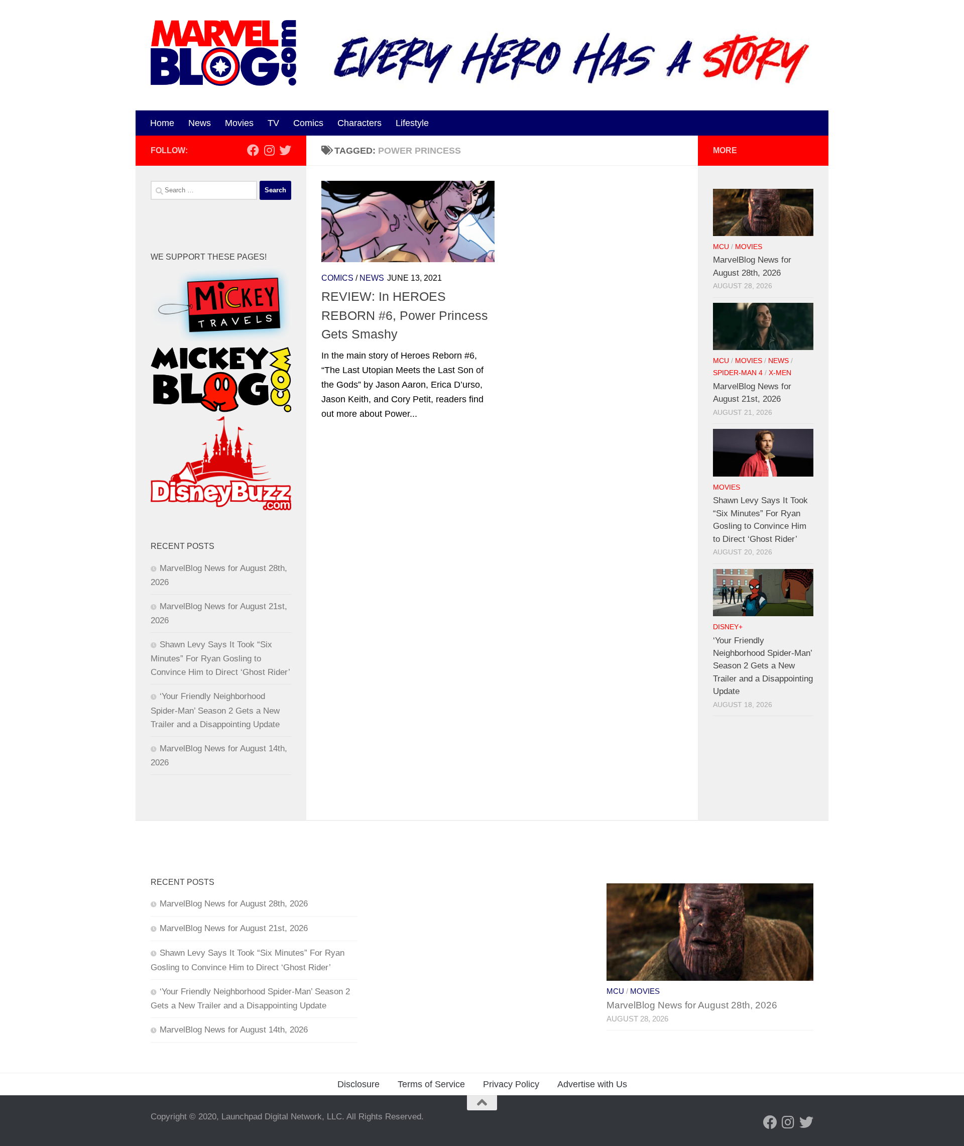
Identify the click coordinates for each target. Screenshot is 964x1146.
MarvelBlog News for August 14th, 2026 (234, 1030)
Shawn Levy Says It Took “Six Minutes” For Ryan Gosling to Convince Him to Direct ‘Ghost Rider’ (220, 658)
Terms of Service (431, 1084)
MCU (721, 247)
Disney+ (728, 627)
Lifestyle (412, 123)
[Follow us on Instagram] (269, 150)
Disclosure (358, 1084)
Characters (359, 123)
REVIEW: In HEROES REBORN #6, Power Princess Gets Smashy (404, 315)
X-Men (780, 373)
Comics (308, 123)
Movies (239, 123)
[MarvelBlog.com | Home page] (223, 53)
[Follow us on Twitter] (285, 150)
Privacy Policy (511, 1084)
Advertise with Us (592, 1084)
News (199, 123)
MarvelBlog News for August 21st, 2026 (234, 928)
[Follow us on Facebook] (253, 150)
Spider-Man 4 (738, 373)
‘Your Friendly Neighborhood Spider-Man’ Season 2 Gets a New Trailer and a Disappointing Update (215, 710)
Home (162, 123)
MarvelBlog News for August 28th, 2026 (234, 903)
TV (273, 123)
